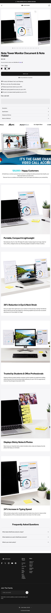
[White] (6, 68)
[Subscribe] (27, 592)
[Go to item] (13, 48)
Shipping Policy (31, 569)
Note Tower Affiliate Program (24, 576)
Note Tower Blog (23, 571)
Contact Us (23, 563)
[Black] (2, 68)
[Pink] (9, 68)
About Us (24, 566)
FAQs (23, 568)
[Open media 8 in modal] (35, 11)
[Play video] (25, 146)
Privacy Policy (31, 572)
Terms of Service (31, 562)
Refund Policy (31, 565)
